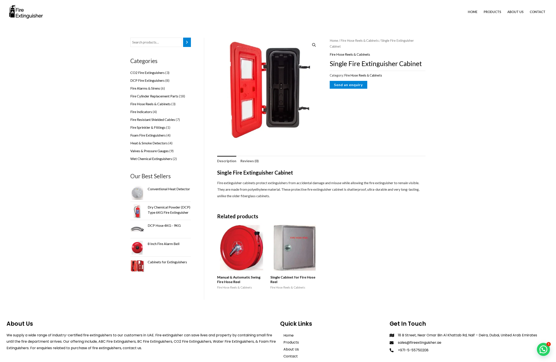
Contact (537, 12)
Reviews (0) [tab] (249, 161)
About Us (515, 12)
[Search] (187, 42)
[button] (314, 45)
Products (492, 12)
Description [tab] (226, 161)
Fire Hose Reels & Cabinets (360, 40)
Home (472, 12)
